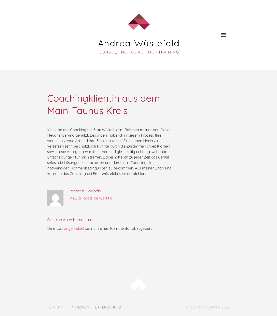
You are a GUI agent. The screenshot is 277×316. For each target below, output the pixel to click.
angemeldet (74, 228)
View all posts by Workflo (91, 198)
